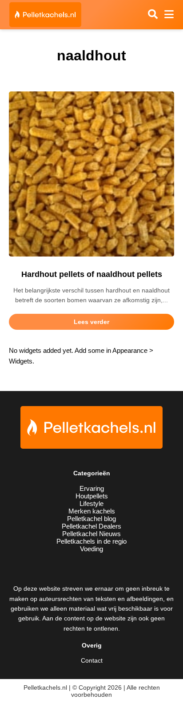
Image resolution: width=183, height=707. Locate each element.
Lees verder (91, 321)
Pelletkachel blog (91, 518)
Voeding (91, 549)
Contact (92, 660)
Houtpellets (92, 496)
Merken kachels (91, 511)
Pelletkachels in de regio (91, 541)
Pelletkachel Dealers (91, 526)
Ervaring (92, 488)
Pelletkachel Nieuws (91, 533)
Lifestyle (91, 503)
